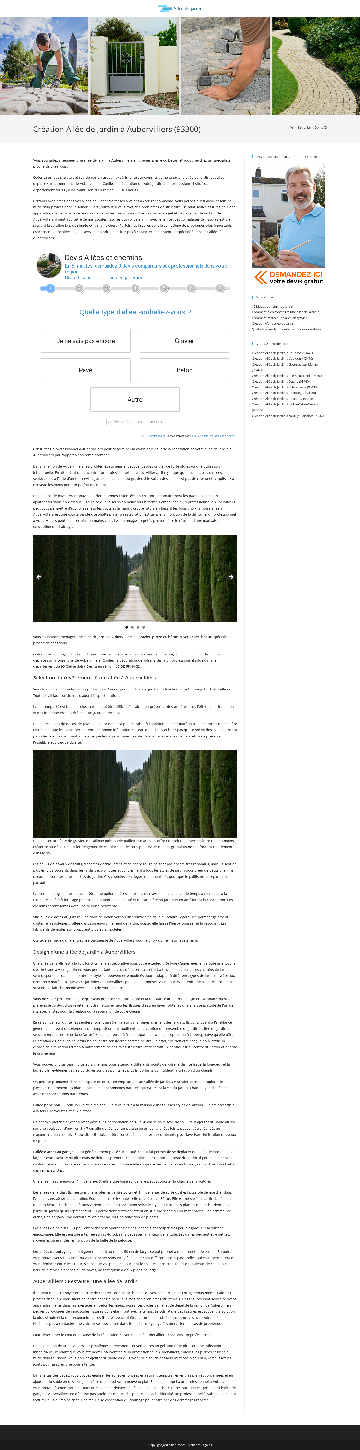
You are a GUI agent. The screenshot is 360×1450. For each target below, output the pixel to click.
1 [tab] (126, 627)
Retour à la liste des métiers (137, 421)
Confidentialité (157, 436)
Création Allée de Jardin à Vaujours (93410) (282, 358)
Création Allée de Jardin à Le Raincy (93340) (283, 398)
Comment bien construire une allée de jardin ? (285, 312)
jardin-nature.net (173, 1445)
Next (231, 577)
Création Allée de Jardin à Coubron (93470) (282, 353)
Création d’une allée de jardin (273, 323)
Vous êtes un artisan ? (222, 436)
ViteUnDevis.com (198, 436)
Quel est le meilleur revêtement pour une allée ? (286, 329)
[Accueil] (291, 127)
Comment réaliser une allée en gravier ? (280, 318)
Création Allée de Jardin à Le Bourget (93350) (284, 393)
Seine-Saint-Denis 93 (312, 127)
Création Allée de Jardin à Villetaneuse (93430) (285, 387)
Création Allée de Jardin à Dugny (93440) (281, 381)
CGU (144, 436)
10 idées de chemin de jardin (272, 306)
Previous (39, 577)
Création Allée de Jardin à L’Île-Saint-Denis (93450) (287, 375)
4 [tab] (143, 627)
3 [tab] (138, 627)
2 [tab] (132, 627)
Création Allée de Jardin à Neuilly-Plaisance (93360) (288, 416)
